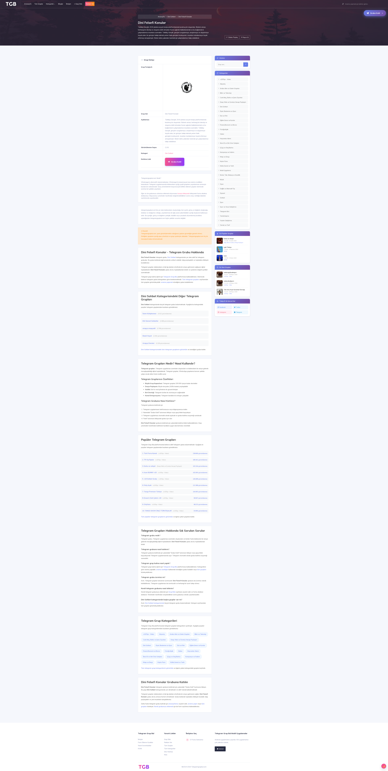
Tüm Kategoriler (169, 749)
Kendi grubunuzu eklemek (163, 706)
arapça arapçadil (149, 328)
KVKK (140, 749)
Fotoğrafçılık (169, 651)
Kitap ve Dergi (148, 662)
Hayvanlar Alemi (193, 651)
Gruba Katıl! (176, 162)
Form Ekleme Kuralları (145, 742)
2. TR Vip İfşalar (148, 460)
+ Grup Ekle (78, 4)
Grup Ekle (172, 592)
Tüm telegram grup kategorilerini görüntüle (157, 668)
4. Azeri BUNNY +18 (149, 472)
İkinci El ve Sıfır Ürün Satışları (152, 657)
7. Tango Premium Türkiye (152, 492)
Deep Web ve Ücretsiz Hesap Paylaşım (184, 640)
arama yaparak (167, 282)
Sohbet (225, 251)
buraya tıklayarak (184, 193)
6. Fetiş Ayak (147, 485)
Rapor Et (245, 37)
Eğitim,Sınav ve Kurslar (197, 645)
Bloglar (60, 4)
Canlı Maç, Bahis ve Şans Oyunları (154, 640)
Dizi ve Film (181, 645)
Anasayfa (27, 4)
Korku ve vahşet (229, 238)
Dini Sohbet (171, 17)
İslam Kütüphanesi (150, 314)
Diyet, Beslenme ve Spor (164, 645)
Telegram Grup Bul (170, 277)
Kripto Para (161, 662)
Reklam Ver (168, 742)
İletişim (68, 4)
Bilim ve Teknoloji (200, 634)
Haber (180, 651)
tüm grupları (201, 570)
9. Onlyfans (146, 504)
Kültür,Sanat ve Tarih (177, 662)
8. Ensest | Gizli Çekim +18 (152, 498)
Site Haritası (168, 752)
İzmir (225, 256)
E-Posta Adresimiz (196, 740)
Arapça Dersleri (149, 343)
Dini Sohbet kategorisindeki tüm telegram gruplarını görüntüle (164, 349)
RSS (165, 755)
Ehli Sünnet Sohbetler (151, 321)
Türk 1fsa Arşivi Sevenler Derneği (234, 289)
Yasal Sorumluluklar (144, 746)
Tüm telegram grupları (190, 279)
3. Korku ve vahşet (149, 466)
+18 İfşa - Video (148, 634)
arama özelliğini (162, 570)
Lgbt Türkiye (227, 247)
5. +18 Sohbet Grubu (150, 479)
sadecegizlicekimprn (230, 272)
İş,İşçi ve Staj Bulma (173, 657)
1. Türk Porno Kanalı (149, 453)
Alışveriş (162, 634)
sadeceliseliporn (229, 281)
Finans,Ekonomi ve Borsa (151, 651)
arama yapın (192, 704)
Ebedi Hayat (147, 336)
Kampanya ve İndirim (192, 657)
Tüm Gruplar (38, 4)
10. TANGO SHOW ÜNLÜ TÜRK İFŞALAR (157, 511)
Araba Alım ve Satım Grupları (180, 634)
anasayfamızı (173, 704)
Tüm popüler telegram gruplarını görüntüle (157, 517)
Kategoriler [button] (50, 4)
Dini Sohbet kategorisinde (154, 603)
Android (221, 749)
